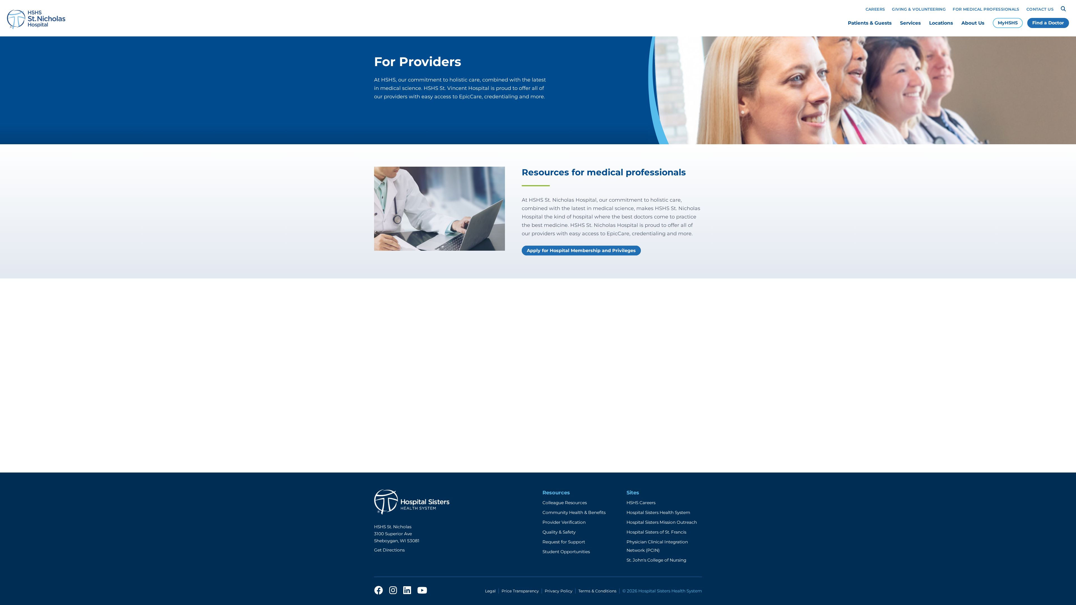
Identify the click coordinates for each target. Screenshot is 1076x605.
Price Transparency (520, 591)
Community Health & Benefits (574, 512)
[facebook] (378, 590)
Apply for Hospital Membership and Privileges (581, 250)
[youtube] (422, 590)
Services (910, 23)
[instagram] (393, 590)
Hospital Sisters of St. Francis (656, 532)
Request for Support (563, 541)
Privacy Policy (558, 591)
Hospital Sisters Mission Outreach (662, 522)
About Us (972, 23)
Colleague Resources (564, 502)
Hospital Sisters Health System (658, 512)
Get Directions (389, 550)
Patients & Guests (870, 23)
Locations (941, 23)
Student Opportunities (566, 551)
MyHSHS (1008, 22)
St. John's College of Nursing (656, 560)
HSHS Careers (641, 502)
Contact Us (1040, 9)
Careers (875, 9)
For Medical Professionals (986, 9)
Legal (490, 591)
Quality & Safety (559, 532)
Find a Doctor (1048, 22)
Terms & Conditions (597, 591)
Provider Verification (564, 522)
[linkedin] (407, 590)
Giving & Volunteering (919, 9)
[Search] (1063, 9)
